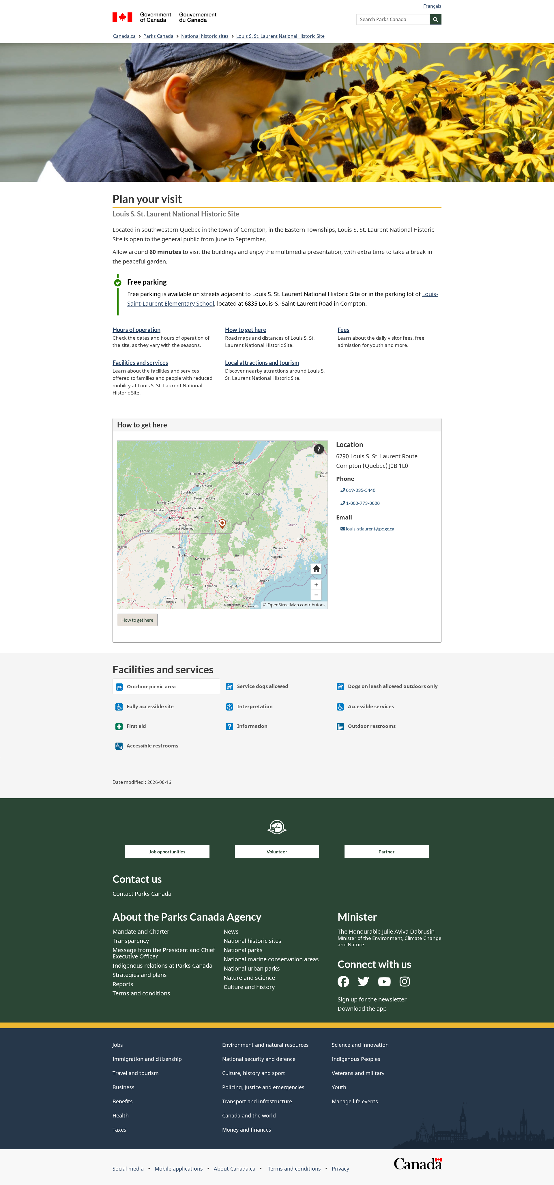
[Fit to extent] (316, 569)
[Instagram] (405, 984)
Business (123, 1087)
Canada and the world (249, 1115)
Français (432, 6)
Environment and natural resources (265, 1044)
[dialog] (222, 525)
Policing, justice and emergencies (263, 1087)
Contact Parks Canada (142, 894)
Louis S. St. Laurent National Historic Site (280, 36)
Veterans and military (358, 1073)
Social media (128, 1168)
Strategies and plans (140, 975)
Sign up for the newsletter (372, 999)
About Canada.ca (234, 1168)
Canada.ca (124, 36)
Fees (343, 329)
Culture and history (249, 987)
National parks (243, 950)
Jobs (118, 1044)
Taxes (119, 1129)
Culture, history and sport (253, 1073)
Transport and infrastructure (257, 1101)
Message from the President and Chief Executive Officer (164, 953)
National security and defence (258, 1058)
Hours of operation (136, 329)
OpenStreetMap (283, 605)
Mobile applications (179, 1168)
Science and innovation (360, 1044)
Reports (123, 984)
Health (121, 1115)
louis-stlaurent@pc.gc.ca (369, 528)
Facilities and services (140, 362)
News (231, 931)
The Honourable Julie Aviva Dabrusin (389, 938)
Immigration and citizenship (147, 1058)
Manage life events (355, 1101)
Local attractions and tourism (262, 362)
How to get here (245, 329)
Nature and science (249, 978)
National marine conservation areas (271, 959)
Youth (339, 1087)
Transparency (131, 941)
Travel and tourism (136, 1073)
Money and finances (246, 1129)
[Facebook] (343, 984)
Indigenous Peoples (356, 1058)
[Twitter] (363, 984)
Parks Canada (158, 36)
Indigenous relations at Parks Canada (162, 965)
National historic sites (205, 36)
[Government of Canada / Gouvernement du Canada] (164, 18)
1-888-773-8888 (362, 503)
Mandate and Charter (141, 931)
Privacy (340, 1168)
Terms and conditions (141, 993)
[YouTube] (384, 984)
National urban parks (252, 968)
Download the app (362, 1008)
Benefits (123, 1101)
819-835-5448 (360, 490)
